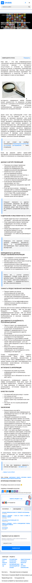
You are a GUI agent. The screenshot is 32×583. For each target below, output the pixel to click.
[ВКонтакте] (3, 491)
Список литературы (15, 478)
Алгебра (11, 567)
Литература (12, 562)
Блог (6, 26)
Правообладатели (7, 578)
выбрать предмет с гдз (16, 498)
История (23, 566)
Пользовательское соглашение (19, 572)
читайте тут (23, 467)
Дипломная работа (14, 477)
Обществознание (25, 559)
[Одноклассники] (5, 491)
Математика (12, 561)
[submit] (29, 6)
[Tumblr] (15, 491)
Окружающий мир (14, 566)
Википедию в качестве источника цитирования (16, 144)
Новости (4, 562)
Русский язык (13, 559)
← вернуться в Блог (6, 15)
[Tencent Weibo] (12, 491)
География (24, 561)
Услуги (4, 564)
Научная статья (5, 478)
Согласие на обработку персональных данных (15, 581)
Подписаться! (16, 548)
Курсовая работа (26, 477)
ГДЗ (3, 566)
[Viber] (17, 491)
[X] (10, 491)
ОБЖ (22, 564)
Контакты (5, 572)
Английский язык (14, 564)
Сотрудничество (19, 578)
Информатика (25, 567)
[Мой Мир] (7, 491)
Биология (23, 562)
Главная (4, 559)
